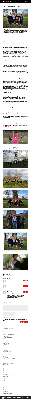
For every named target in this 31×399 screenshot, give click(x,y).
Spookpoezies (4, 352)
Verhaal (13, 7)
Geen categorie (5, 349)
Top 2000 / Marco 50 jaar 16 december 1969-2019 (9, 358)
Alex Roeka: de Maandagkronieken (7, 337)
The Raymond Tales (5, 357)
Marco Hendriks (6, 7)
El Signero (4, 345)
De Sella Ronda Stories (6, 343)
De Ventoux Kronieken (6, 344)
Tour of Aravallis (5, 359)
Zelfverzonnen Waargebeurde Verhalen (8, 363)
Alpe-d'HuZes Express (6, 339)
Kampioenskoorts (5, 350)
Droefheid (4, 333)
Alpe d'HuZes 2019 (5, 338)
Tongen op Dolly (5, 329)
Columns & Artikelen (5, 342)
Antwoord (25, 280)
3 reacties (15, 7)
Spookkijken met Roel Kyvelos (7, 351)
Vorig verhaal (4, 275)
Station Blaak (4, 356)
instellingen (3, 398)
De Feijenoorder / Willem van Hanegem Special (9, 334)
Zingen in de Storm (5, 364)
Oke (27, 397)
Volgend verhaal (9, 275)
